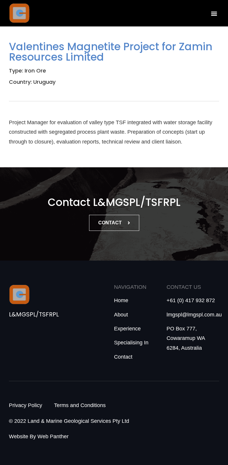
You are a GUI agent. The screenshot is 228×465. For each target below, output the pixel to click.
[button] (214, 13)
